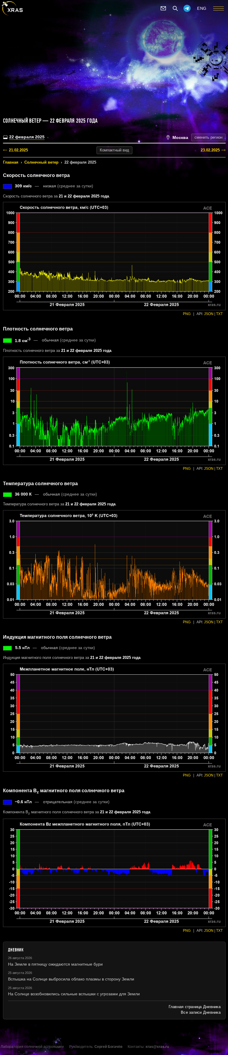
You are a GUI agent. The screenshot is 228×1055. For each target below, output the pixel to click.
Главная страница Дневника (195, 1007)
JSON (208, 314)
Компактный (114, 150)
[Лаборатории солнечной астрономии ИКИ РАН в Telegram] (187, 8)
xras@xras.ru (157, 1047)
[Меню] (218, 8)
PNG (187, 314)
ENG (202, 8)
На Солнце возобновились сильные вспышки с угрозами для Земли (74, 993)
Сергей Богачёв (108, 1047)
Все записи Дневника (201, 1012)
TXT (219, 314)
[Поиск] (175, 8)
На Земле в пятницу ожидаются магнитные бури (55, 964)
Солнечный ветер (41, 162)
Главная (10, 162)
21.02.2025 (18, 150)
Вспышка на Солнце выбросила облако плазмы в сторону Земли (71, 979)
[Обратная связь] (163, 8)
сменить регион (208, 137)
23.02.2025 (210, 150)
